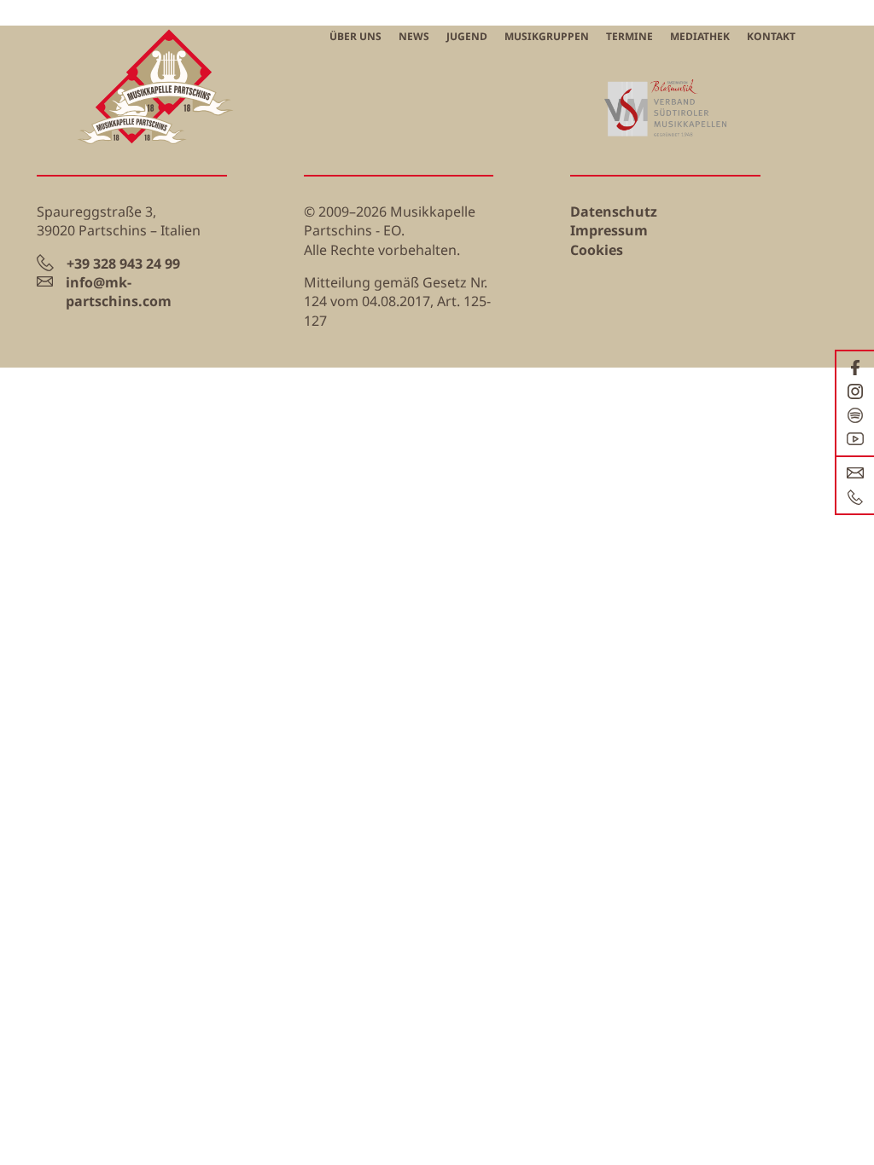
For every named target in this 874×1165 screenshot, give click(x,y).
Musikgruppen (546, 36)
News (414, 36)
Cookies (596, 250)
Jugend (466, 36)
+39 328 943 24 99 (123, 263)
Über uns (355, 36)
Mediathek (700, 36)
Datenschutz (613, 211)
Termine (629, 36)
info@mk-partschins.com (119, 291)
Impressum (609, 230)
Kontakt (771, 36)
